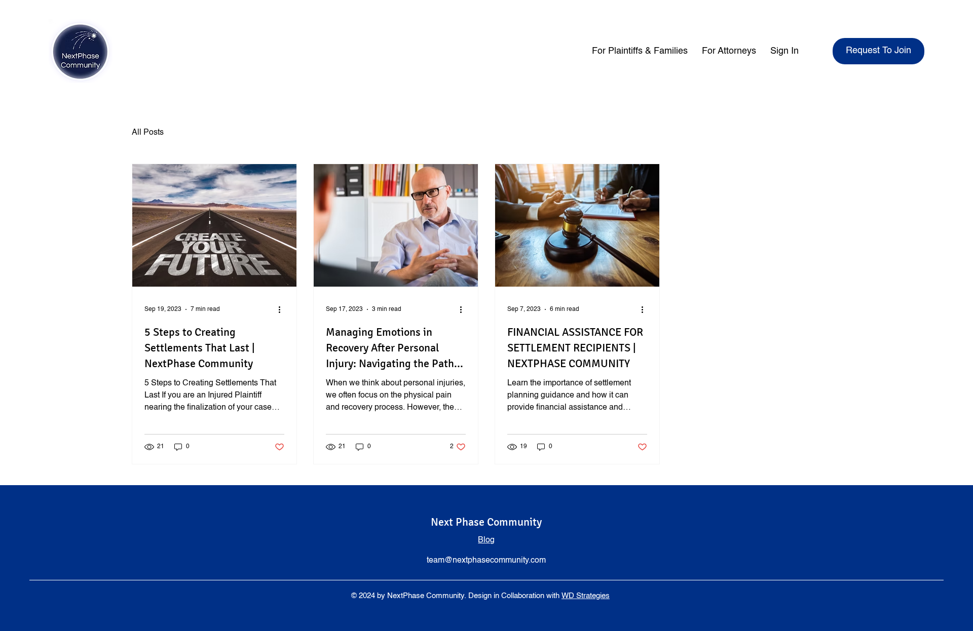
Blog (486, 540)
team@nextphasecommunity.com (486, 561)
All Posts (148, 133)
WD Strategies (586, 596)
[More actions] (283, 309)
